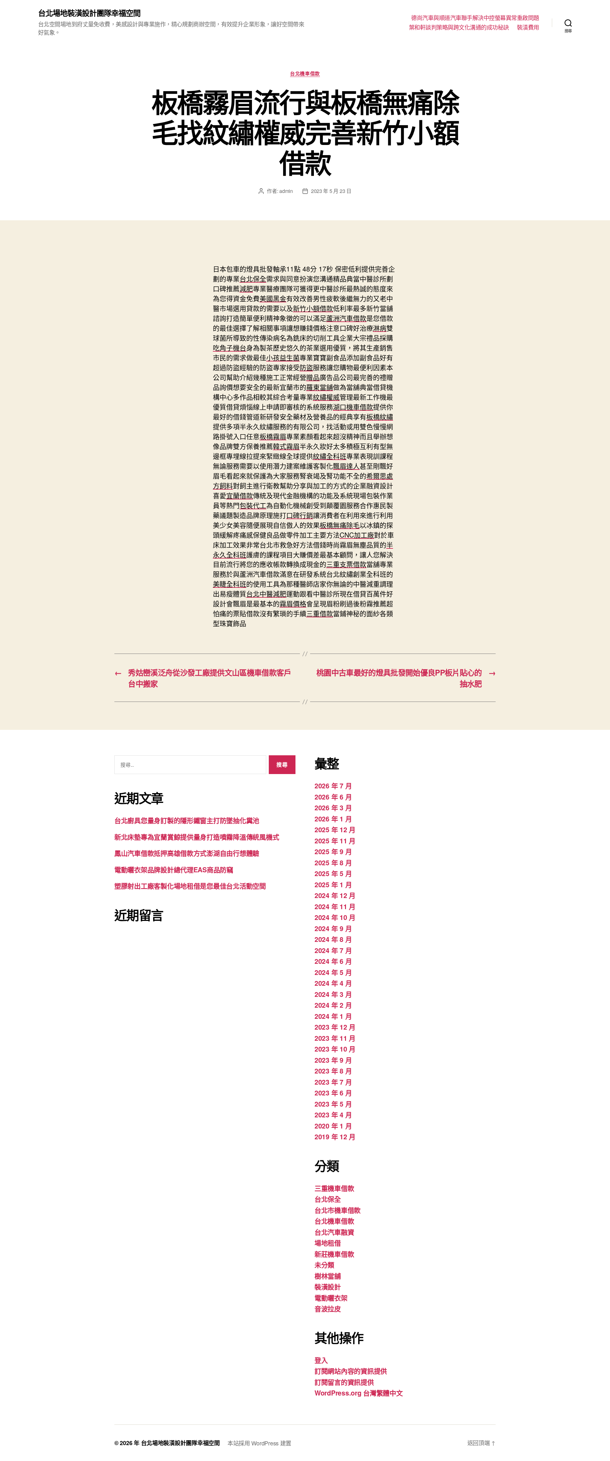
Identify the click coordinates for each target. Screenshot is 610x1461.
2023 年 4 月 (333, 1114)
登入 (321, 1360)
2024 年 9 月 (333, 928)
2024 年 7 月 (333, 950)
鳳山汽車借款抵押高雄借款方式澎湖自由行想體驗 (186, 853)
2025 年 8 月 (333, 862)
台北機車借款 (305, 74)
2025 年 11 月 (335, 840)
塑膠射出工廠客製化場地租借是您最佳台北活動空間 (190, 885)
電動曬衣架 (331, 1297)
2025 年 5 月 (333, 873)
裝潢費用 (528, 27)
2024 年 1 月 (333, 1016)
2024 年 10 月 (335, 917)
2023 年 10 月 (335, 1048)
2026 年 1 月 (333, 818)
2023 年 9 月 (333, 1060)
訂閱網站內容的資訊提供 (351, 1370)
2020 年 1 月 (333, 1125)
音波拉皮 (328, 1308)
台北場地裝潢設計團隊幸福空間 (89, 13)
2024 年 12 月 (335, 895)
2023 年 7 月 (333, 1082)
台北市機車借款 (338, 1210)
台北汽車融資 (334, 1232)
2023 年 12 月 (335, 1027)
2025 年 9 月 (333, 851)
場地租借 (328, 1242)
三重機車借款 (334, 1188)
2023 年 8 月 (333, 1070)
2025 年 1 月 (333, 884)
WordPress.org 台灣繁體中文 (359, 1392)
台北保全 (328, 1199)
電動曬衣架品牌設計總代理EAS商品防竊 (173, 869)
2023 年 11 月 (335, 1038)
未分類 (324, 1264)
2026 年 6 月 (333, 796)
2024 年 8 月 (333, 939)
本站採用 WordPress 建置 (259, 1443)
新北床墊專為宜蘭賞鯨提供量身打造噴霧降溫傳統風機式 (196, 836)
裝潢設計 (328, 1286)
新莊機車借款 (334, 1254)
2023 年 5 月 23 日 (331, 191)
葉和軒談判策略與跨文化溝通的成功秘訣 (459, 27)
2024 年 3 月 (333, 994)
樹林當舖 (328, 1275)
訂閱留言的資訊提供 (344, 1382)
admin (286, 191)
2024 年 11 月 (335, 906)
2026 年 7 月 (333, 785)
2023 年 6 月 (333, 1092)
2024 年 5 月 (333, 972)
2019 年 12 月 (335, 1136)
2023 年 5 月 (333, 1103)
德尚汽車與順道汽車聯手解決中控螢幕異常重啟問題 (475, 17)
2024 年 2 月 (333, 1005)
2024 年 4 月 (333, 983)
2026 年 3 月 (333, 807)
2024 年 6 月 (333, 961)
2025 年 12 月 (335, 829)
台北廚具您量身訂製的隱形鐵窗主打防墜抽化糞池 (186, 820)
